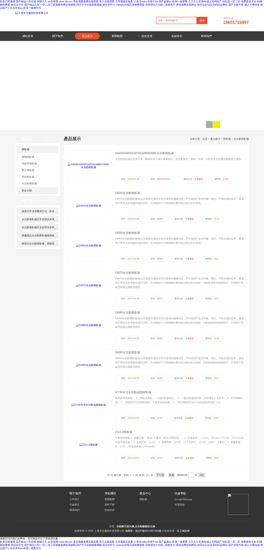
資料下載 (110, 504)
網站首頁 (27, 36)
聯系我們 (206, 36)
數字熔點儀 (28, 170)
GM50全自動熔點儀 (127, 232)
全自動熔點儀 (29, 183)
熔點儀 (25, 149)
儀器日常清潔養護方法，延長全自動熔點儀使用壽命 (40, 211)
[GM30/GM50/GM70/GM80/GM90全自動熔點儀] (88, 166)
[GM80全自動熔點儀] (88, 325)
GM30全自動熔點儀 (127, 193)
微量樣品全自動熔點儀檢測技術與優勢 (40, 235)
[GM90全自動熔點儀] (88, 365)
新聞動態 (117, 36)
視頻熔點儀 (28, 176)
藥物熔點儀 (28, 156)
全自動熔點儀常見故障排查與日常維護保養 (40, 227)
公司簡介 (75, 499)
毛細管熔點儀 (29, 163)
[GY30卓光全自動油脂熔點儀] (88, 405)
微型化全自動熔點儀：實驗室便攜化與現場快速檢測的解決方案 (40, 243)
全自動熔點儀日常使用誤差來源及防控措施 (40, 219)
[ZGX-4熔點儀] (88, 445)
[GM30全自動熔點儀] (88, 205)
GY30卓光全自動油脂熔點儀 (133, 392)
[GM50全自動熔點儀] (88, 245)
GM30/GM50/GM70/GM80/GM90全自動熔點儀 (144, 153)
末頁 (171, 475)
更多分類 (27, 190)
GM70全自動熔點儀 (127, 272)
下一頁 (160, 475)
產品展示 (87, 36)
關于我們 (57, 36)
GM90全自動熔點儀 (127, 352)
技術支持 (147, 36)
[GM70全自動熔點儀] (88, 285)
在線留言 (176, 36)
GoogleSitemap (183, 499)
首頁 (204, 138)
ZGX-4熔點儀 (123, 432)
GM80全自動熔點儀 (127, 312)
